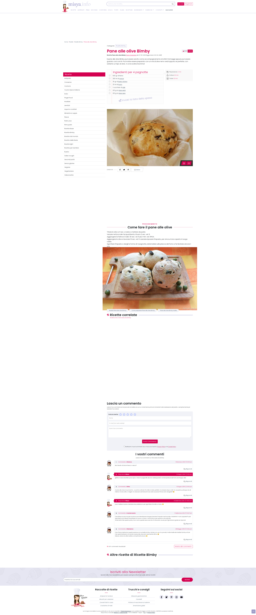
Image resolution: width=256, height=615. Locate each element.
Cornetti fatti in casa (106, 602)
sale (123, 87)
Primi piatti (68, 125)
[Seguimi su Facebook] (162, 597)
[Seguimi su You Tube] (182, 597)
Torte (116, 10)
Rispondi (188, 469)
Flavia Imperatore (131, 55)
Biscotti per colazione (106, 599)
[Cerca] (173, 4)
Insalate (67, 101)
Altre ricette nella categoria (150, 561)
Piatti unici (68, 121)
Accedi (180, 4)
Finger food (68, 98)
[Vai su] (254, 611)
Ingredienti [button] (138, 10)
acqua (121, 79)
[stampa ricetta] (184, 163)
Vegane (67, 167)
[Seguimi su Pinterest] (172, 597)
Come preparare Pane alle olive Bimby (143, 310)
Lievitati (67, 105)
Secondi (94, 10)
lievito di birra (122, 82)
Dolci (110, 10)
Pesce (66, 117)
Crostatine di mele (106, 605)
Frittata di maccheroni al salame (139, 602)
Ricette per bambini (71, 148)
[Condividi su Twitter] (124, 169)
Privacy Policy (161, 446)
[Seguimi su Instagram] (176, 597)
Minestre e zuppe (70, 113)
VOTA (190, 51)
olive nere (122, 93)
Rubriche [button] (149, 10)
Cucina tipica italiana (72, 90)
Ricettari (129, 10)
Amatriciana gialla (139, 605)
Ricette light (68, 144)
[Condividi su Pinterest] (128, 169)
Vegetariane (69, 171)
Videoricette (69, 175)
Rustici (66, 152)
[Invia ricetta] (189, 163)
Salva (138, 170)
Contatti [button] (159, 10)
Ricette (73, 10)
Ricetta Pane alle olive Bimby (117, 310)
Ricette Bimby (78, 42)
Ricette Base (69, 128)
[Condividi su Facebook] (120, 169)
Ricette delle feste (71, 140)
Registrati (188, 4)
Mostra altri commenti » (183, 546)
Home (66, 42)
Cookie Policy (172, 446)
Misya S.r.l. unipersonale (120, 612)
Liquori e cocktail (70, 109)
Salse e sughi (69, 156)
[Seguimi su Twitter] (166, 597)
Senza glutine (69, 163)
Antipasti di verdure (106, 596)
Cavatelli (139, 599)
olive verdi (122, 90)
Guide (122, 10)
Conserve (68, 82)
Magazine (169, 10)
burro (120, 84)
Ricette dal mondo (71, 136)
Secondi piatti (69, 159)
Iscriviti (187, 580)
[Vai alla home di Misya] (76, 6)
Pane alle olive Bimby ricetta (168, 310)
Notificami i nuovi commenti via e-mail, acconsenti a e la (150, 446)
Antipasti (81, 10)
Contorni (102, 10)
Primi (87, 10)
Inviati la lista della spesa (136, 99)
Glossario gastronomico (139, 596)
